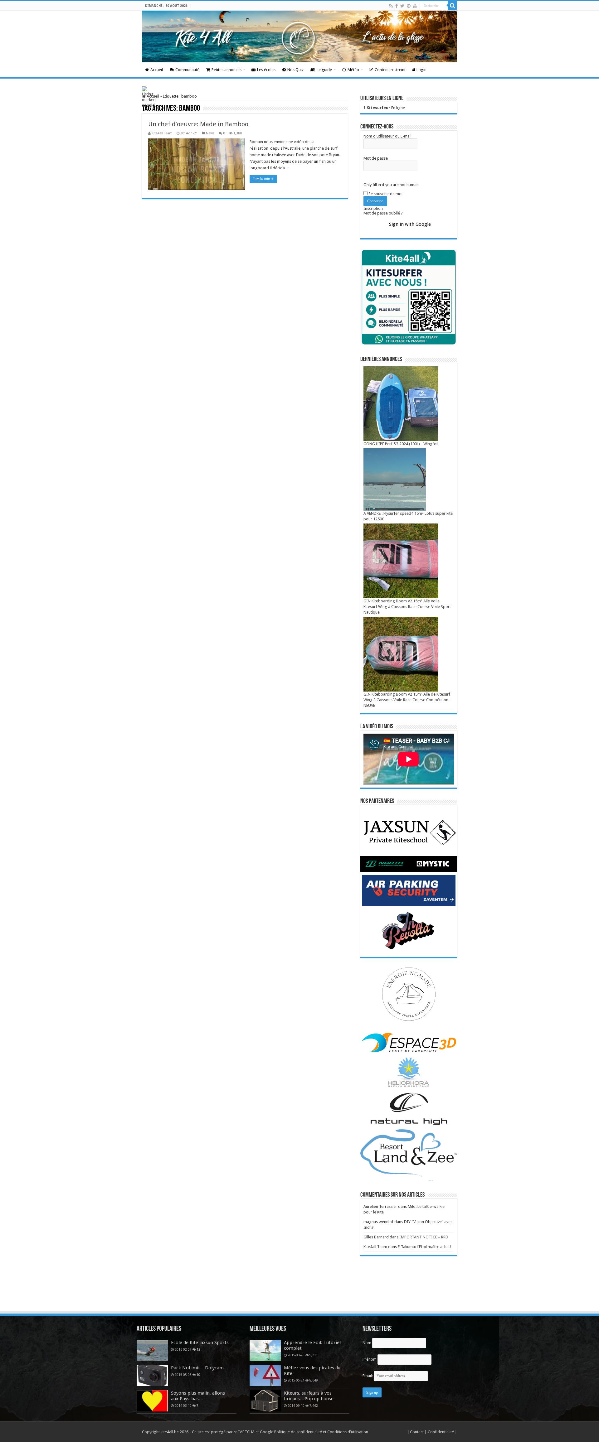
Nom (367, 1342)
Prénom (370, 1359)
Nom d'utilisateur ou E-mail (387, 136)
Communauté (187, 69)
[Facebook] (396, 6)
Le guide (324, 69)
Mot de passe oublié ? (383, 213)
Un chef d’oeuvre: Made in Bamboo (198, 124)
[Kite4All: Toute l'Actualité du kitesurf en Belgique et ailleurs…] (299, 36)
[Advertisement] (299, 1293)
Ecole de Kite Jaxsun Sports (200, 1342)
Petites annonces (226, 69)
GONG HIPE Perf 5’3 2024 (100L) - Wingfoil (400, 443)
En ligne (384, 107)
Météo (353, 69)
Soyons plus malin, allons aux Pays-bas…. (198, 1395)
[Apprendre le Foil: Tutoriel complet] (265, 1350)
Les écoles (266, 69)
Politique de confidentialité (298, 1432)
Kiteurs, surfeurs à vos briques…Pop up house (309, 1395)
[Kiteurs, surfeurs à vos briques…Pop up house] (265, 1400)
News (210, 133)
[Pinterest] (408, 6)
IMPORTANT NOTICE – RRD (423, 1237)
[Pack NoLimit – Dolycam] (152, 1375)
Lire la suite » (263, 179)
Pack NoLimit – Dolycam (197, 1368)
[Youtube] (414, 6)
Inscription (373, 208)
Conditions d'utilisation (347, 1432)
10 (198, 1375)
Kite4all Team (162, 133)
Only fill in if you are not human (391, 184)
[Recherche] (452, 5)
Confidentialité (441, 1432)
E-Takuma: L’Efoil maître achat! (424, 1246)
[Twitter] (402, 6)
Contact (417, 1432)
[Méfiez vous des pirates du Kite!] (265, 1375)
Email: (368, 1375)
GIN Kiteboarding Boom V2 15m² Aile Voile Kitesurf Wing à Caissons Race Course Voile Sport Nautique (407, 607)
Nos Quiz (295, 69)
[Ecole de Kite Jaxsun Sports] (152, 1350)
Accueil (156, 69)
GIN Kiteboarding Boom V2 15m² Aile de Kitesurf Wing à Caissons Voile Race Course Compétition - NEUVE (407, 700)
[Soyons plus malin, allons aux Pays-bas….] (152, 1400)
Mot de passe (375, 158)
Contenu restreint (390, 69)
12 (198, 1349)
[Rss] (391, 6)
